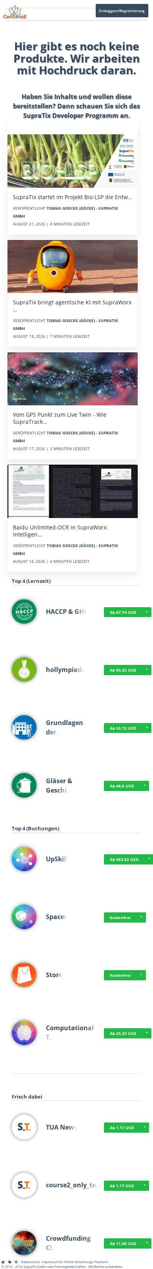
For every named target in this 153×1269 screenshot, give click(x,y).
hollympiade (65, 669)
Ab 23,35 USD (123, 1033)
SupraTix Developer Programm (70, 115)
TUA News (61, 1127)
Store (54, 975)
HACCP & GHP (67, 611)
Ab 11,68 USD (123, 1243)
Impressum (50, 1262)
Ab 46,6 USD (122, 786)
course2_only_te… (73, 1185)
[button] (146, 612)
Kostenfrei (120, 917)
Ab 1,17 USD (122, 1127)
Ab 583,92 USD (124, 859)
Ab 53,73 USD (123, 728)
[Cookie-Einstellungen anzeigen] (10, 1262)
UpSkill (57, 859)
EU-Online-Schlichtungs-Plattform (83, 1262)
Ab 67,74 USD (123, 612)
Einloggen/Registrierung (122, 10)
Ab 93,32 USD (123, 670)
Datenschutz (30, 1262)
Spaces (56, 916)
